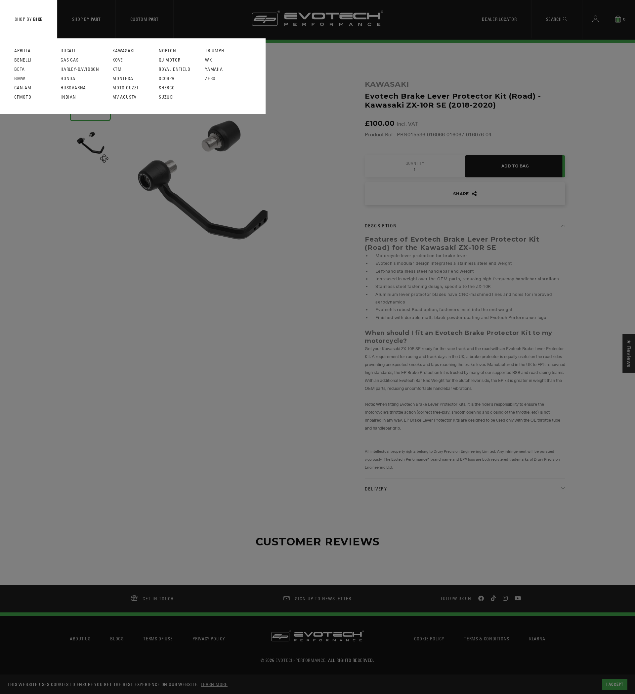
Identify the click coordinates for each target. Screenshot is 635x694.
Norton (167, 50)
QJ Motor (169, 60)
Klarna (537, 638)
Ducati (68, 50)
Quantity (414, 163)
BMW (19, 78)
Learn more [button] (214, 684)
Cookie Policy (429, 638)
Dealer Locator (499, 19)
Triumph (214, 50)
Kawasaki (123, 50)
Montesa (122, 78)
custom (144, 19)
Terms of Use (158, 638)
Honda (68, 78)
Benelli (23, 60)
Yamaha (214, 69)
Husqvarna (73, 87)
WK (208, 60)
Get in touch (158, 598)
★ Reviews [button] (628, 353)
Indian (68, 97)
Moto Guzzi (125, 87)
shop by (29, 19)
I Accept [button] (614, 684)
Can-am (22, 87)
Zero (210, 78)
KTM (116, 69)
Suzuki (166, 97)
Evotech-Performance (300, 660)
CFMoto (22, 97)
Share (461, 193)
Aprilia (22, 50)
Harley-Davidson (80, 69)
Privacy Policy (208, 638)
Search (554, 19)
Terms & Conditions (486, 638)
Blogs (116, 638)
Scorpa (167, 78)
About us (80, 638)
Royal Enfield (174, 69)
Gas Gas (70, 60)
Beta (19, 69)
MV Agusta (124, 97)
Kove (117, 60)
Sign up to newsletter (323, 598)
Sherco (167, 87)
